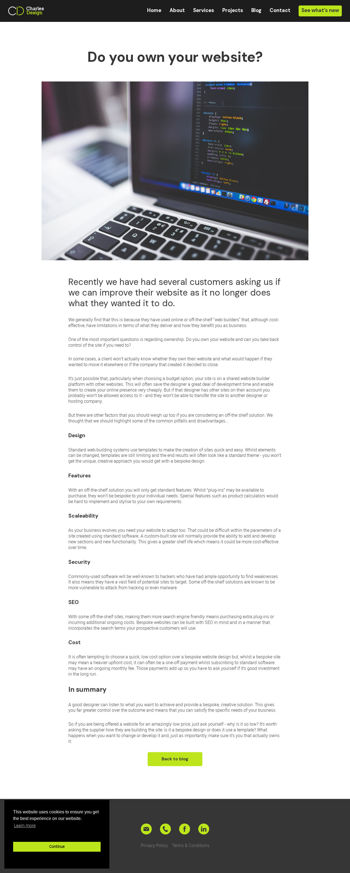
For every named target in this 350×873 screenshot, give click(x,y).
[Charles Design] (26, 11)
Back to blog (175, 759)
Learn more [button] (25, 825)
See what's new (320, 10)
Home (154, 10)
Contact (280, 10)
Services (203, 10)
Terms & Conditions (190, 845)
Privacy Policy (154, 845)
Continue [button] (57, 846)
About (177, 10)
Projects (232, 10)
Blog (256, 10)
